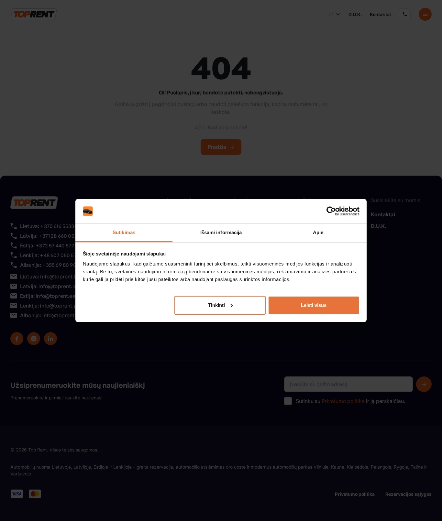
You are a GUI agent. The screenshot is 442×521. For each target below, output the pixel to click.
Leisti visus (313, 305)
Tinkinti (216, 305)
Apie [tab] (318, 232)
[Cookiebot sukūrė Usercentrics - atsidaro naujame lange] (331, 211)
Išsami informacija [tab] (221, 232)
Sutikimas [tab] (124, 232)
